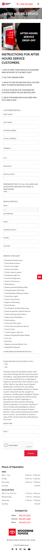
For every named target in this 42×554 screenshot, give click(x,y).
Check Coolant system (13, 272)
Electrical (8, 341)
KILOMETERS (8, 213)
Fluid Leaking (10, 320)
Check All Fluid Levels (13, 323)
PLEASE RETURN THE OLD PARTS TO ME (18, 361)
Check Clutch (10, 329)
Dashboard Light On (12, 275)
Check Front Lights (12, 266)
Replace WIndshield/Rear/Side (16, 287)
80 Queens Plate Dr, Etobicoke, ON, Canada (21, 540)
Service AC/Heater (11, 269)
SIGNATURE (8, 423)
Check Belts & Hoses (12, 263)
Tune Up (8, 338)
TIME (5, 191)
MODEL (6, 238)
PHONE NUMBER (9, 130)
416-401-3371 (25, 522)
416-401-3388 (25, 518)
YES (6, 364)
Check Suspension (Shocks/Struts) (17, 311)
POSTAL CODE (9, 174)
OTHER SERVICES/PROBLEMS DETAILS (17, 351)
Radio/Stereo (10, 284)
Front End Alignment (12, 278)
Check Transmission (12, 299)
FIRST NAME (8, 114)
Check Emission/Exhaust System (17, 326)
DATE (5, 431)
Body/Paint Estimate (12, 347)
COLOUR (6, 246)
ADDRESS (7, 148)
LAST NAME (7, 122)
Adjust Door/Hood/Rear (14, 317)
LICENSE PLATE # (9, 230)
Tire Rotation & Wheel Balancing (17, 308)
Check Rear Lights (11, 296)
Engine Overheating (12, 302)
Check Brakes (10, 305)
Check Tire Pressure (12, 281)
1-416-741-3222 (26, 4)
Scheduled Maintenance (14, 260)
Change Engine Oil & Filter (15, 290)
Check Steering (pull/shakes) (15, 314)
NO (6, 367)
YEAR (5, 205)
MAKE (5, 222)
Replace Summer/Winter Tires (16, 344)
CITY (5, 158)
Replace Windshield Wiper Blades (17, 335)
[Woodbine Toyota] (6, 4)
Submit (31, 453)
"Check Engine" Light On (14, 332)
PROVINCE (7, 166)
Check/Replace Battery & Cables (17, 293)
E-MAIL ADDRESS (9, 138)
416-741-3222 (25, 515)
